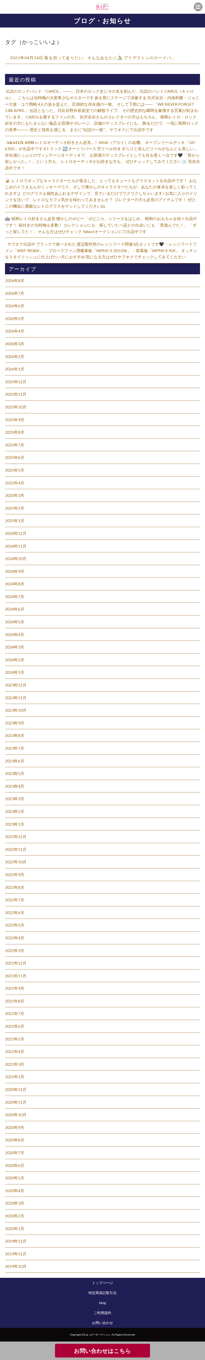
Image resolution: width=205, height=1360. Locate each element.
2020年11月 (15, 1102)
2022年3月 (14, 950)
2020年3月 (14, 1203)
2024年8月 (14, 583)
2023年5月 (14, 773)
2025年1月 (14, 520)
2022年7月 (14, 899)
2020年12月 (15, 1089)
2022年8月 (14, 887)
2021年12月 (15, 963)
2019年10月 (15, 1266)
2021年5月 (14, 1038)
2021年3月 (14, 1064)
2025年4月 (14, 482)
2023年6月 (14, 760)
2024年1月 (14, 672)
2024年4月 (14, 634)
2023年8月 (14, 735)
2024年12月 (15, 533)
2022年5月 (14, 925)
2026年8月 (14, 280)
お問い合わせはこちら (102, 1350)
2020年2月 (14, 1215)
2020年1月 (14, 1228)
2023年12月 (15, 684)
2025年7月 (14, 444)
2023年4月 (14, 786)
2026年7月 (14, 293)
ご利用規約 (102, 1313)
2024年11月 (15, 546)
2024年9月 (14, 571)
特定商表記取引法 (102, 1293)
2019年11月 (15, 1253)
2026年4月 (14, 331)
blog (102, 1303)
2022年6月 (14, 912)
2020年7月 (14, 1152)
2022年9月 (14, 874)
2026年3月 (14, 343)
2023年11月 (15, 697)
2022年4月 (14, 937)
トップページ (102, 1283)
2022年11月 (15, 849)
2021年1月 (14, 1076)
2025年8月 (14, 432)
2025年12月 (15, 381)
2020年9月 (14, 1127)
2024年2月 (14, 659)
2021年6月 (14, 1026)
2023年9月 (14, 722)
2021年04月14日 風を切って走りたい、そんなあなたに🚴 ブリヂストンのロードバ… (92, 57)
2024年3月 (14, 647)
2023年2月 (14, 811)
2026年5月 (14, 318)
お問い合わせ (102, 1323)
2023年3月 (14, 798)
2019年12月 (15, 1241)
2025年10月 (15, 406)
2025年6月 (14, 457)
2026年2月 (14, 356)
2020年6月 (14, 1165)
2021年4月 (14, 1051)
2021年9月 (14, 988)
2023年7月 (14, 748)
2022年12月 (15, 836)
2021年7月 (14, 1013)
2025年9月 (14, 419)
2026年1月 (14, 368)
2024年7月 (14, 596)
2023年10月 (15, 710)
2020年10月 (15, 1114)
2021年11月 (15, 975)
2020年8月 (14, 1139)
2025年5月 (14, 470)
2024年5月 (14, 621)
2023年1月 (14, 824)
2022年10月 (15, 861)
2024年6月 (14, 609)
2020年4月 (14, 1190)
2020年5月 (14, 1177)
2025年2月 (14, 508)
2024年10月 (15, 558)
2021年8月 (14, 1001)
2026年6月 (14, 305)
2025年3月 (14, 495)
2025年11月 (15, 394)
